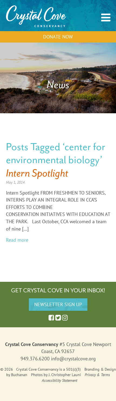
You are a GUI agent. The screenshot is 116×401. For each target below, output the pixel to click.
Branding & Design (100, 369)
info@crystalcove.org (73, 358)
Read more (17, 240)
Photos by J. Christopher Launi (56, 374)
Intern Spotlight (37, 173)
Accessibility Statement (59, 380)
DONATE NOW (58, 37)
